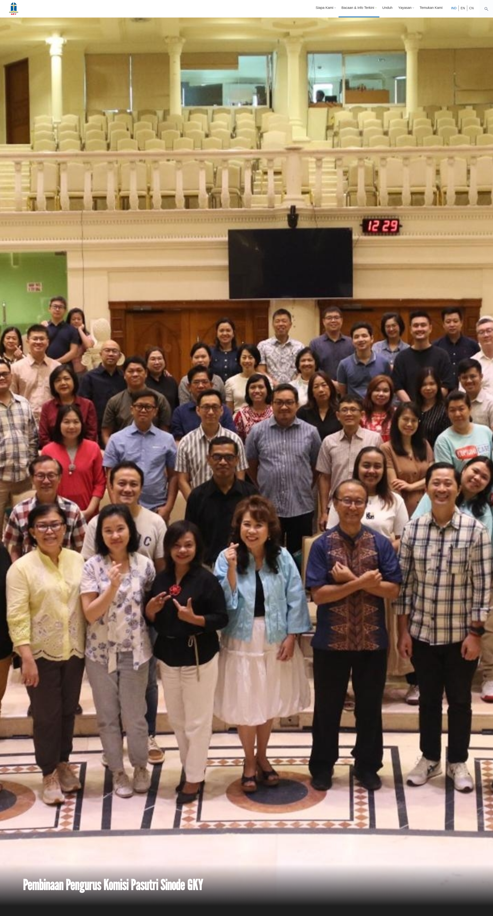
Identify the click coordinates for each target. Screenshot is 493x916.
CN (471, 8)
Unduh (387, 8)
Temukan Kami (431, 8)
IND (454, 8)
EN (463, 8)
